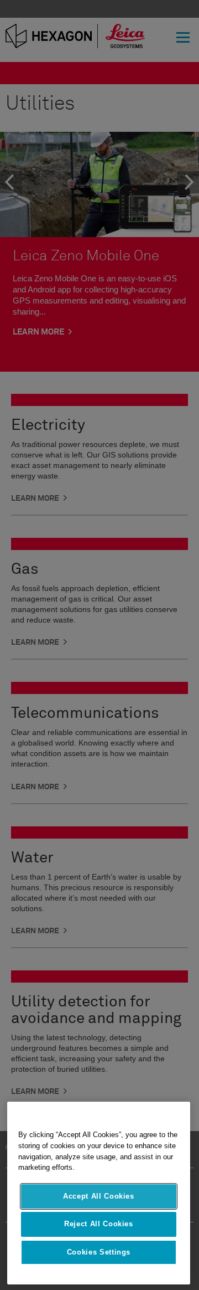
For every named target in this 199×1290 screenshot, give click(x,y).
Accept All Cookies (98, 1196)
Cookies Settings (99, 1252)
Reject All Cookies (98, 1224)
